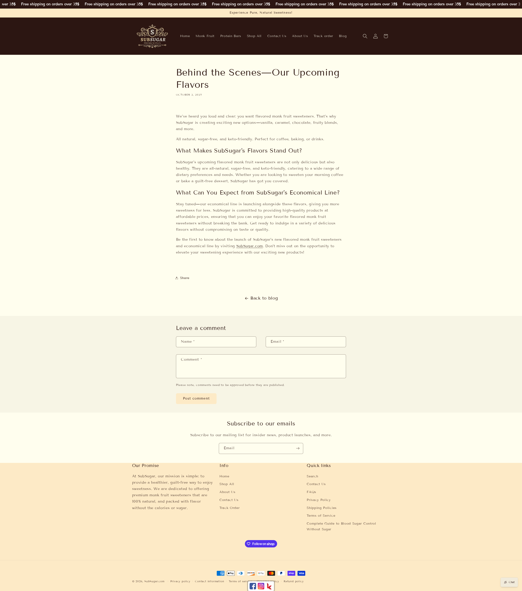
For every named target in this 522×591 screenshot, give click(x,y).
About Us (227, 492)
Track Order (229, 508)
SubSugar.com (249, 246)
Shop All (226, 484)
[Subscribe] (298, 448)
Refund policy (294, 581)
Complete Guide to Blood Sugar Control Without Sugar (341, 526)
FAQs (311, 492)
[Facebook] (253, 586)
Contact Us (229, 500)
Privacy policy (180, 581)
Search (312, 476)
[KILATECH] (269, 586)
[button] (365, 36)
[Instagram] (261, 586)
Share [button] (184, 278)
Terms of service (240, 581)
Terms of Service (321, 515)
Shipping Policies (322, 508)
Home (224, 476)
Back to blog (264, 298)
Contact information (209, 581)
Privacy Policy (319, 500)
